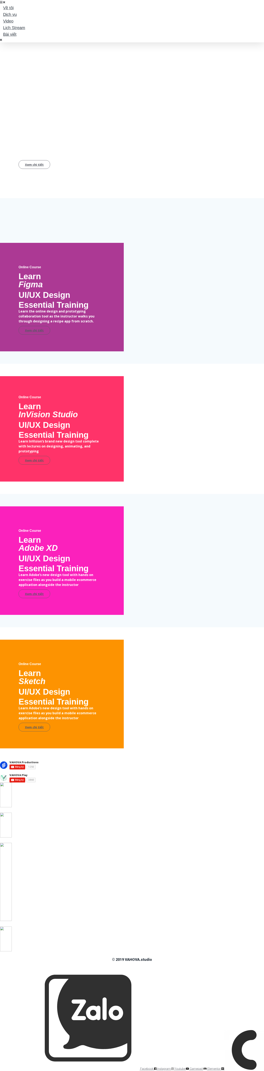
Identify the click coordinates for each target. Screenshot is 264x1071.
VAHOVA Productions (24, 762)
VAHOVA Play (18, 775)
